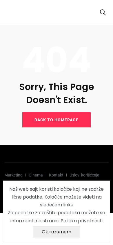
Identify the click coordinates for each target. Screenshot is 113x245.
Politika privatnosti (82, 220)
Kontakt (56, 175)
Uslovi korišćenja (84, 175)
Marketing (13, 175)
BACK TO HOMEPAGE (56, 120)
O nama (36, 175)
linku (68, 204)
